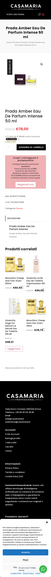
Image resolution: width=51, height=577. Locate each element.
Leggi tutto (22, 287)
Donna (25, 42)
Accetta (25, 552)
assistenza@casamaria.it (17, 422)
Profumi (16, 42)
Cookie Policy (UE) (14, 476)
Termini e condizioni (15, 472)
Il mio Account (12, 434)
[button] (47, 522)
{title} (38, 573)
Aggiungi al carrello (31, 147)
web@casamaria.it (14, 418)
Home (9, 42)
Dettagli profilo (12, 438)
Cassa (8, 450)
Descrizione (13, 218)
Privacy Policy (28, 573)
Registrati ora (25, 184)
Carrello (9, 446)
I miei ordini (10, 442)
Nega (25, 559)
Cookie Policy (15, 573)
